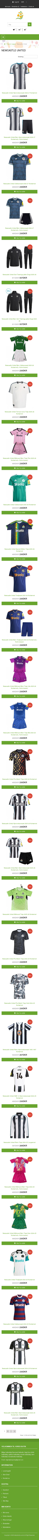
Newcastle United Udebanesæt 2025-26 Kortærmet (19, 505)
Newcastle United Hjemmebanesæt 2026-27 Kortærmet (19, 93)
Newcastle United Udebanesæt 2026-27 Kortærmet (19, 184)
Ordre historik (7, 1516)
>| (14, 1431)
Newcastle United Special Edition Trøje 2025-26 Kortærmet (19, 550)
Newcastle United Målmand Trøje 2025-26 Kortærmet (19, 914)
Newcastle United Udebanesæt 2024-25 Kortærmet (19, 1324)
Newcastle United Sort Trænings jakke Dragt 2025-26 (19, 274)
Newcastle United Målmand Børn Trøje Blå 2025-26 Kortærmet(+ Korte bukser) (19, 734)
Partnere (5, 1493)
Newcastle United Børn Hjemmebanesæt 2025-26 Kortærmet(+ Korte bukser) (19, 869)
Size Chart (6, 1474)
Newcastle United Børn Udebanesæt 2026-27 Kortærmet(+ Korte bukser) (19, 229)
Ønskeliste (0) (15, 6)
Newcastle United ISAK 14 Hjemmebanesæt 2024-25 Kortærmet (19, 1097)
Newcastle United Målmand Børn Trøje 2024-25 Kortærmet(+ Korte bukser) (19, 1188)
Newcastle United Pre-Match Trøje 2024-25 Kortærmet (19, 959)
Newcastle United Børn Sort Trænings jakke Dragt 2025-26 (19, 320)
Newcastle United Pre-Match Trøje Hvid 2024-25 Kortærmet (19, 1004)
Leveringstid (7, 1471)
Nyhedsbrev (6, 1527)
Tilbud (5, 1497)
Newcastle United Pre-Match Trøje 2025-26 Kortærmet (19, 779)
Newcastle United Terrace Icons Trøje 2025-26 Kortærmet (19, 413)
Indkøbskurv (24, 6)
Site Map (5, 1501)
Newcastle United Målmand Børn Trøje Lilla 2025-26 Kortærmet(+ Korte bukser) (19, 687)
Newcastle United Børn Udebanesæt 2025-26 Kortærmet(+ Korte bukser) (19, 366)
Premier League (11, 44)
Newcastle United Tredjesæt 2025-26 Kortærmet (19, 595)
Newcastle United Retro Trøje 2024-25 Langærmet (20, 1142)
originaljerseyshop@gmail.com (14, 1460)
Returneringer (7, 1520)
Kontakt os (6, 1478)
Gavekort (6, 1490)
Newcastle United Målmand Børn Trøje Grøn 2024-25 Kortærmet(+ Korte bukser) (19, 1234)
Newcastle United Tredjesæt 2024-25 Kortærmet (19, 1280)
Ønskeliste (6, 1523)
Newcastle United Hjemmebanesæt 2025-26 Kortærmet (19, 823)
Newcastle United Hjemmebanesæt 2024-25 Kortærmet (19, 1368)
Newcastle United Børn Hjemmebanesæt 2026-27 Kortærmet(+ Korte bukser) (19, 138)
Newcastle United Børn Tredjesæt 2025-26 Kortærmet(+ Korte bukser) (19, 641)
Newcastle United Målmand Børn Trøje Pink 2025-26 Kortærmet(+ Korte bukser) (19, 459)
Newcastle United (22, 44)
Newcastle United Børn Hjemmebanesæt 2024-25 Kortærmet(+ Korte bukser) (19, 1414)
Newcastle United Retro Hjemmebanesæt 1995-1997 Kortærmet (19, 1050)
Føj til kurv (20, 101)
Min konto (7, 6)
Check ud (31, 6)
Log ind (16, 2)
